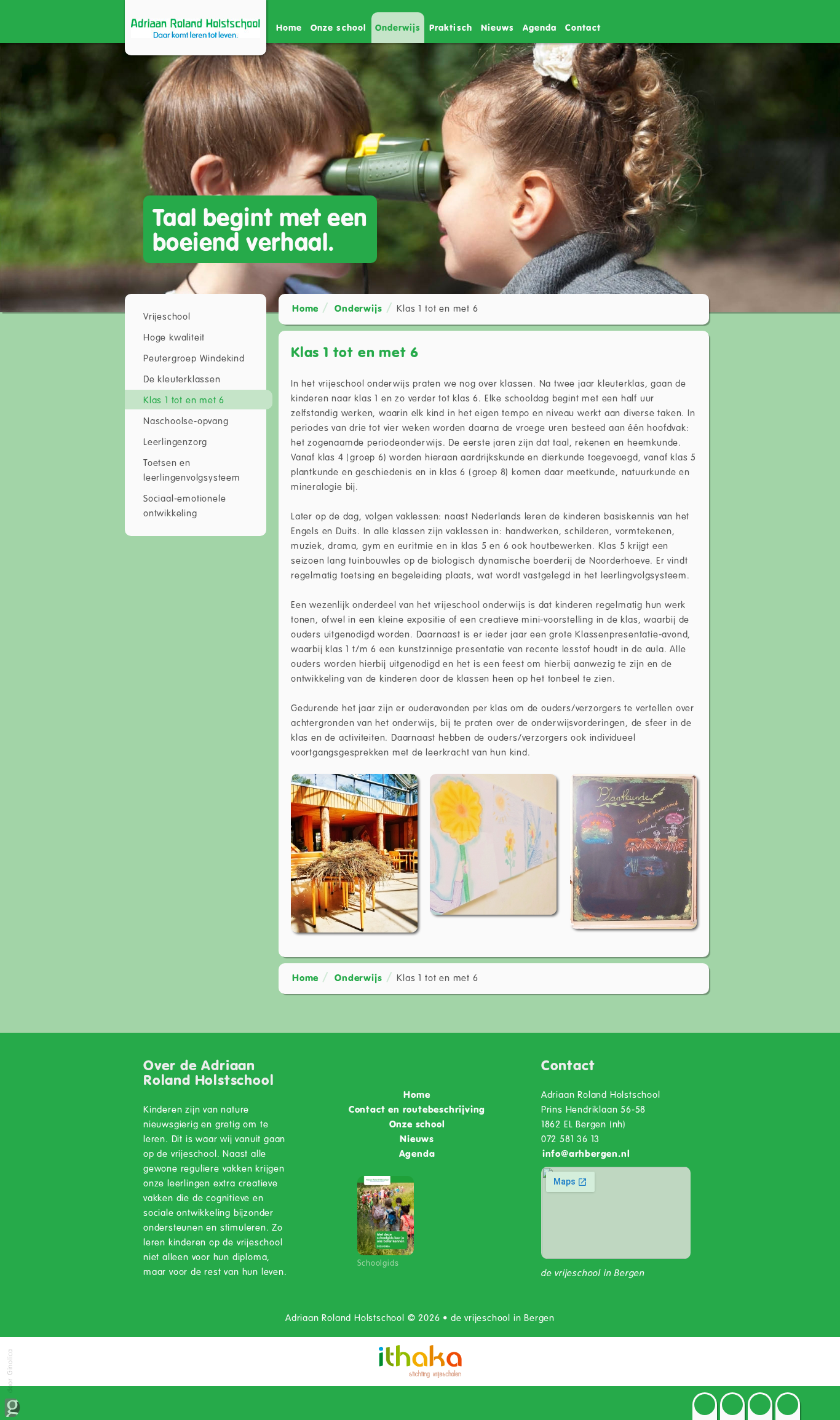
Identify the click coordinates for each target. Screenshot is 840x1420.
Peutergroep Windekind (194, 358)
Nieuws (497, 27)
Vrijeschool (167, 316)
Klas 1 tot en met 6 (183, 399)
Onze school (417, 1124)
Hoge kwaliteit (174, 337)
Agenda (540, 27)
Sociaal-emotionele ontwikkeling (184, 505)
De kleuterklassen (182, 379)
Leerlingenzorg (175, 441)
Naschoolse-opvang (186, 420)
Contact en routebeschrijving (417, 1109)
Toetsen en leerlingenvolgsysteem (191, 469)
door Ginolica (9, 1372)
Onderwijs (358, 308)
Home (289, 27)
